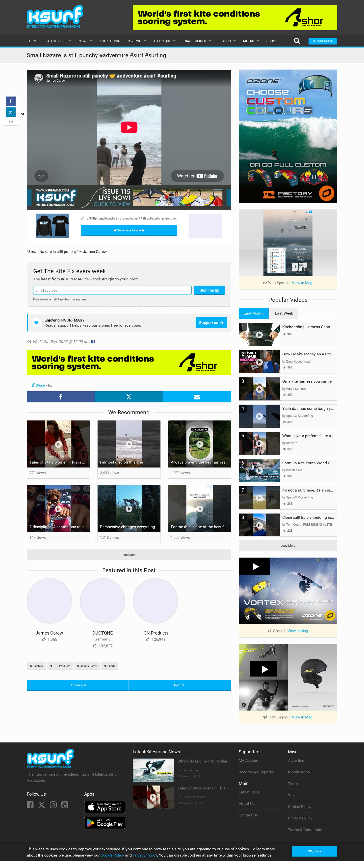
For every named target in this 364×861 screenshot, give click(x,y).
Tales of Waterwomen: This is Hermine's (59, 462)
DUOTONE (102, 633)
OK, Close (314, 851)
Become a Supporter (256, 772)
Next (177, 685)
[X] (42, 806)
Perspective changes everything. (128, 526)
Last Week (284, 313)
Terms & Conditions (305, 829)
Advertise (296, 760)
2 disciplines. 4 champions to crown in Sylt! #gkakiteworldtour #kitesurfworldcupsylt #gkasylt (59, 526)
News (82, 41)
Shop (270, 41)
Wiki (291, 795)
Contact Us (248, 815)
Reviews (134, 41)
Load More (129, 555)
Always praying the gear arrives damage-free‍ (201, 462)
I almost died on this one (121, 462)
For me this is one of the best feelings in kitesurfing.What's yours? (201, 526)
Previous (80, 685)
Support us (208, 322)
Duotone (38, 666)
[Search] (297, 41)
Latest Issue (56, 41)
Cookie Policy (300, 806)
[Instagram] (54, 806)
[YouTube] (64, 806)
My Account (249, 760)
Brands (224, 41)
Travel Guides (194, 41)
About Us (247, 803)
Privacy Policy (300, 818)
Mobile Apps (299, 772)
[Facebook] (30, 806)
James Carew (49, 633)
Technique (162, 41)
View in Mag (302, 283)
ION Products (155, 633)
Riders (248, 41)
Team (293, 783)
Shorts (111, 666)
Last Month (254, 313)
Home (33, 41)
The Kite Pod (110, 41)
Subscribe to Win (129, 230)
